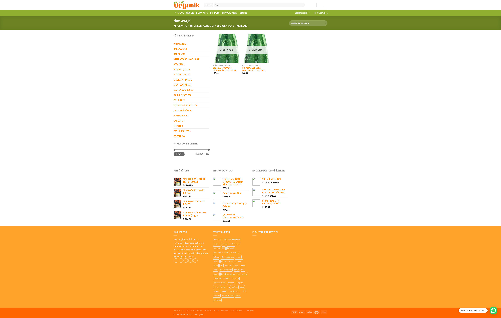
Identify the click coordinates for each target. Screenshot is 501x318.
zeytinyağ (233, 291)
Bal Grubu (214, 13)
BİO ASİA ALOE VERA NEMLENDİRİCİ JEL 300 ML (254, 69)
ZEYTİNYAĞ (179, 136)
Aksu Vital (218, 239)
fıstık (216, 270)
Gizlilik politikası (194, 310)
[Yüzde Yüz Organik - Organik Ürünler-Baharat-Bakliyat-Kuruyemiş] (187, 5)
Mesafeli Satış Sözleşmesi (233, 310)
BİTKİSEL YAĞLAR (182, 74)
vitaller (216, 291)
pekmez (231, 283)
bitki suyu (230, 257)
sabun (216, 287)
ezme (236, 265)
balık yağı (231, 248)
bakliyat (217, 248)
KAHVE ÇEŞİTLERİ (182, 95)
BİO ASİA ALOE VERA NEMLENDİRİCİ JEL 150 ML (224, 69)
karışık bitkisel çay (228, 274)
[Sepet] (326, 5)
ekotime (228, 265)
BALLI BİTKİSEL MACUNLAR (187, 59)
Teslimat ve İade (211, 310)
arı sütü (216, 244)
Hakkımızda (179, 310)
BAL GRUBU (179, 54)
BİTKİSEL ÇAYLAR (182, 69)
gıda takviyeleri (226, 270)
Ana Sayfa (180, 25)
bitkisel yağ (235, 252)
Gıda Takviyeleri (229, 13)
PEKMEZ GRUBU (181, 115)
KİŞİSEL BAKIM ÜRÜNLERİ (186, 105)
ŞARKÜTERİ (179, 121)
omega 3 (235, 278)
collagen (239, 261)
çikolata (217, 295)
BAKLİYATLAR (180, 49)
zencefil (224, 291)
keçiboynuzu (242, 274)
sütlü (242, 287)
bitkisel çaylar (219, 257)
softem (235, 287)
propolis (240, 283)
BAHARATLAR (180, 44)
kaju (242, 270)
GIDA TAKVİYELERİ (183, 85)
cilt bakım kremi (227, 261)
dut (221, 265)
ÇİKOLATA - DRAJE (183, 80)
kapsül (216, 274)
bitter (239, 257)
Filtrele (179, 154)
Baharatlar (202, 13)
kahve (236, 270)
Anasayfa (179, 13)
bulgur (216, 261)
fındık (243, 265)
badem (224, 244)
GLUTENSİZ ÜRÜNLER (184, 90)
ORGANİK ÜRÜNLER (183, 110)
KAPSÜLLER (179, 100)
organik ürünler (219, 283)
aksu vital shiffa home (232, 239)
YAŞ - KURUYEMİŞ (182, 131)
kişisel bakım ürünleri (222, 278)
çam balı (243, 291)
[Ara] (302, 5)
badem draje (234, 244)
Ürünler (190, 13)
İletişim (243, 13)
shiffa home (225, 287)
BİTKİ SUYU (179, 64)
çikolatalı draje (227, 295)
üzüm (238, 295)
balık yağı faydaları (221, 252)
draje (216, 265)
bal (223, 248)
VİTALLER (178, 126)
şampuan (217, 300)
